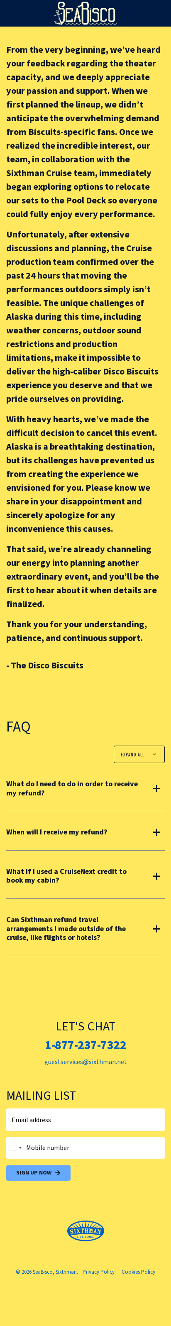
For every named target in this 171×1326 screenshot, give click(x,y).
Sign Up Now (33, 1173)
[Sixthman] (85, 1231)
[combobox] (15, 1148)
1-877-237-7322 (85, 1045)
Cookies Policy (138, 1272)
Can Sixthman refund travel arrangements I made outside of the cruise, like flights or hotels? (66, 928)
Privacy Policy (99, 1272)
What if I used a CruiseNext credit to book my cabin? (66, 876)
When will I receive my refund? (56, 832)
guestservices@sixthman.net (85, 1062)
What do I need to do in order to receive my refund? (72, 789)
